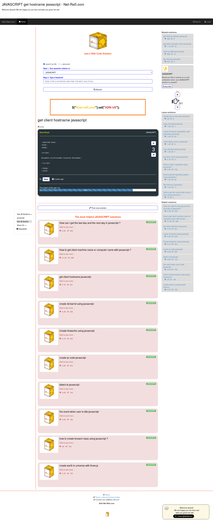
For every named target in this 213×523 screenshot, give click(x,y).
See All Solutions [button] (24, 214)
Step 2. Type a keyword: (53, 77)
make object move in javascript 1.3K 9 (175, 142)
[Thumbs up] (153, 143)
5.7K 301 (107, 280)
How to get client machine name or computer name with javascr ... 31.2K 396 (177, 218)
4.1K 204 (107, 334)
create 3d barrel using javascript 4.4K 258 (175, 235)
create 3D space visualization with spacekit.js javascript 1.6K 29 (176, 134)
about (107, 494)
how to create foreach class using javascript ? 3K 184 (176, 277)
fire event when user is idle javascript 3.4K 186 (173, 267)
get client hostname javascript (62, 120)
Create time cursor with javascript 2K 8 (176, 117)
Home (23, 21)
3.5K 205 (107, 361)
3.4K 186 (107, 415)
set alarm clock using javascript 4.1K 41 (175, 158)
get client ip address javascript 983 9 (175, 37)
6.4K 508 (107, 226)
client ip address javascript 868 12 (173, 52)
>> (166, 508)
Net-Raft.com (8, 21)
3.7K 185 (107, 469)
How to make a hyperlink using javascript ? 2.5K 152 (175, 167)
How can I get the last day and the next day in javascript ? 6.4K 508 (176, 208)
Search (98, 89)
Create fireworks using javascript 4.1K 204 (176, 242)
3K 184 (107, 442)
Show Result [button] (44, 132)
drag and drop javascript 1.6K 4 (172, 125)
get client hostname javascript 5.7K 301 (175, 227)
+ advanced (65, 64)
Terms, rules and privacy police (107, 497)
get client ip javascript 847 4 (171, 60)
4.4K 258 (107, 307)
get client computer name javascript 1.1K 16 (177, 45)
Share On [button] (21, 225)
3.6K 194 (107, 388)
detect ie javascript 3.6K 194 (170, 258)
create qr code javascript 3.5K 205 (173, 250)
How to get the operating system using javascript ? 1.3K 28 (176, 177)
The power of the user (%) (50, 187)
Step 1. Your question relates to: (56, 68)
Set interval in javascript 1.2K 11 (172, 185)
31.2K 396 (107, 253)
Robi (46, 179)
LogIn (208, 21)
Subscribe (167, 86)
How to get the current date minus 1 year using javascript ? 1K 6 (177, 194)
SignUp (198, 21)
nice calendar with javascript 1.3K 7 (174, 150)
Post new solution (98, 207)
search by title (51, 64)
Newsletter (22, 229)
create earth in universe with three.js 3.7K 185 (174, 287)
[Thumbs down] (153, 155)
